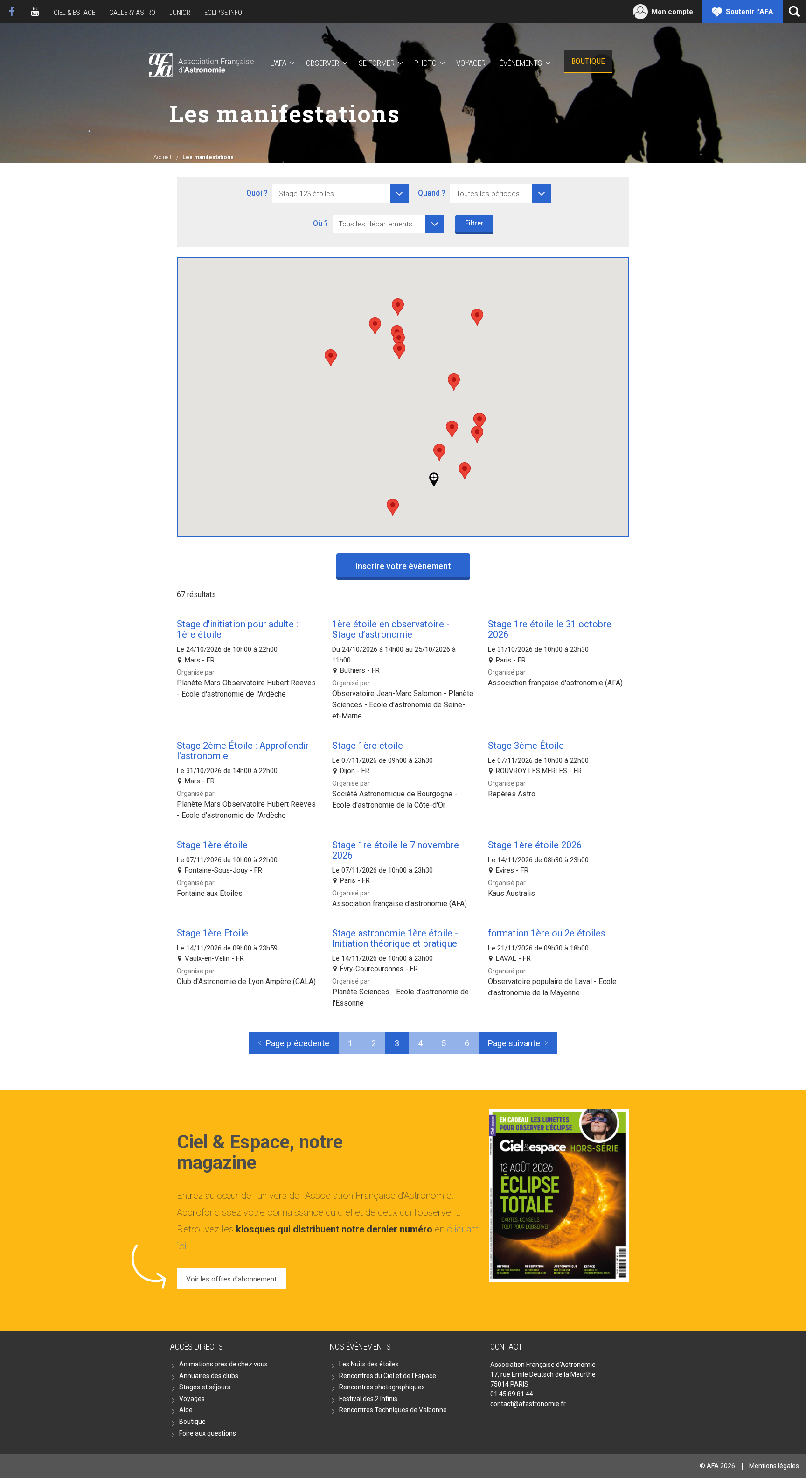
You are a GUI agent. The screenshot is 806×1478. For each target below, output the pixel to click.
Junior (179, 12)
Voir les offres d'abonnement (231, 1279)
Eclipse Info (223, 12)
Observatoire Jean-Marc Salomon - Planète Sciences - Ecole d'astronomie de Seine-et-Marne (402, 704)
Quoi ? (257, 193)
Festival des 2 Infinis (368, 1398)
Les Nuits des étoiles (369, 1364)
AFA (200, 63)
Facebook (11, 11)
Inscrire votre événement (403, 566)
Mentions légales (774, 1466)
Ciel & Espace (74, 12)
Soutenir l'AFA (749, 11)
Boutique (588, 61)
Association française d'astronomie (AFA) (555, 682)
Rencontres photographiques (382, 1387)
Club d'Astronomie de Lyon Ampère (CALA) (246, 981)
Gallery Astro (132, 12)
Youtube (35, 11)
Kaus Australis (511, 893)
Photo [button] (425, 63)
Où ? (320, 223)
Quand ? (431, 193)
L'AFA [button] (278, 63)
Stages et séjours (204, 1387)
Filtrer (474, 223)
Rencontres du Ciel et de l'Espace (387, 1375)
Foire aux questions (207, 1433)
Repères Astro (511, 793)
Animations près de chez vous (223, 1364)
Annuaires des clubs (208, 1375)
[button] (465, 470)
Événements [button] (521, 63)
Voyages (192, 1398)
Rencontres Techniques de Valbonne (393, 1410)
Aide (186, 1410)
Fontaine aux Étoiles (210, 893)
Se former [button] (377, 63)
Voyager (471, 63)
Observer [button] (322, 63)
